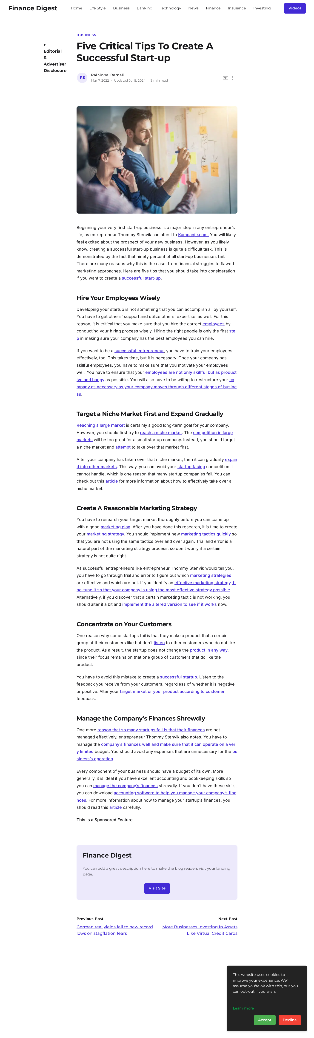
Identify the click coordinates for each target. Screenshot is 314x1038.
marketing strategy (105, 534)
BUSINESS (87, 35)
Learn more (243, 1008)
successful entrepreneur (139, 350)
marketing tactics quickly (206, 534)
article (112, 481)
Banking (144, 8)
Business (121, 8)
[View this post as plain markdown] (225, 78)
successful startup (178, 677)
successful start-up (141, 278)
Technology (170, 8)
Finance (213, 8)
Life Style (97, 8)
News (193, 8)
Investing (262, 8)
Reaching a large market (101, 425)
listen (159, 642)
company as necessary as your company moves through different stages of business (157, 387)
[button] (232, 78)
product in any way (209, 650)
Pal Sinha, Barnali (107, 75)
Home (76, 8)
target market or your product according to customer (172, 691)
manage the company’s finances (125, 785)
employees (214, 323)
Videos (294, 8)
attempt (123, 447)
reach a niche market (161, 432)
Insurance (237, 8)
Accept (264, 1020)
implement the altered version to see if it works (169, 604)
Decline (290, 1020)
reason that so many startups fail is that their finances (151, 729)
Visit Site (157, 888)
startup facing (191, 466)
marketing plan (115, 526)
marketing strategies (210, 575)
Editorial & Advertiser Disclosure (54, 61)
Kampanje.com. (193, 234)
